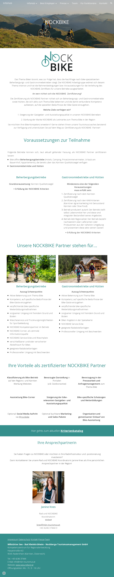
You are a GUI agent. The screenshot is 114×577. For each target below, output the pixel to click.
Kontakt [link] (103, 3)
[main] (57, 22)
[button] (111, 3)
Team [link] (75, 3)
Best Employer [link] (47, 3)
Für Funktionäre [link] (88, 3)
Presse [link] (63, 3)
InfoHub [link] (31, 3)
